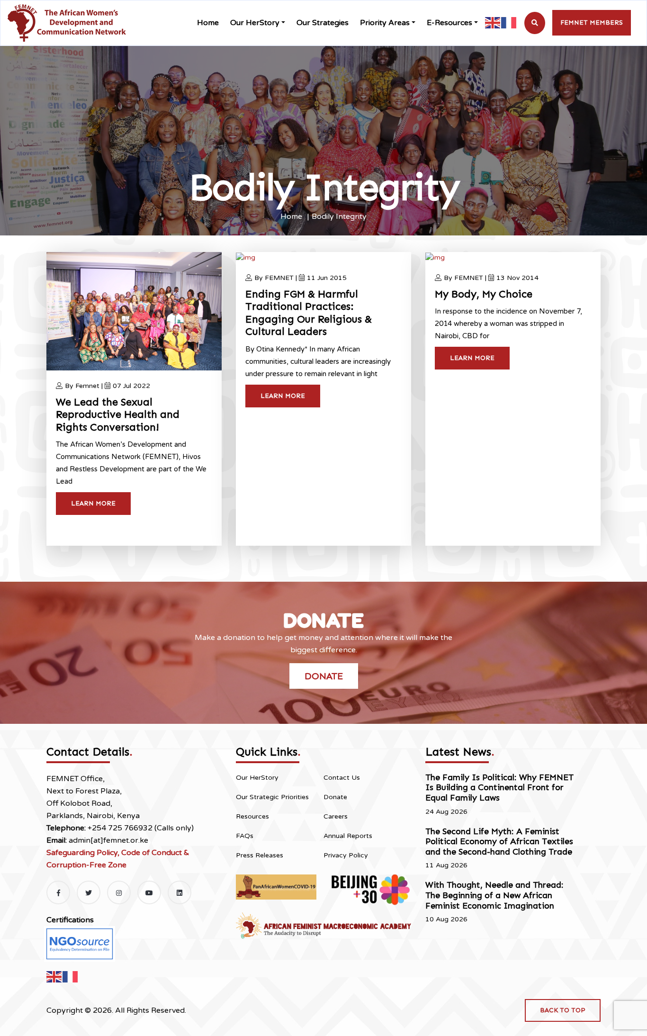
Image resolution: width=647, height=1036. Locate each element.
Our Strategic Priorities (272, 797)
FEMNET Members (591, 22)
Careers (336, 816)
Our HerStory (254, 22)
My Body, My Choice (483, 294)
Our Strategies (323, 22)
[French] (509, 22)
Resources (252, 816)
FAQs (244, 836)
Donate (324, 676)
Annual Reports (348, 836)
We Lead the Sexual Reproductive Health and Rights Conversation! (118, 414)
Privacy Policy (346, 855)
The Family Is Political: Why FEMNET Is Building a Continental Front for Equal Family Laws (499, 787)
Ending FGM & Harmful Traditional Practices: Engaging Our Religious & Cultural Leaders (308, 313)
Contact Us (342, 778)
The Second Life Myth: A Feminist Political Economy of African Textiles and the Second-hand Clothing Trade (499, 841)
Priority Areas (385, 22)
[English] (493, 22)
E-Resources (449, 22)
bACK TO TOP (562, 1010)
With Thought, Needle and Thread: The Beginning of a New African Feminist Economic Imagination (494, 895)
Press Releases (259, 855)
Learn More (93, 503)
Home (208, 22)
